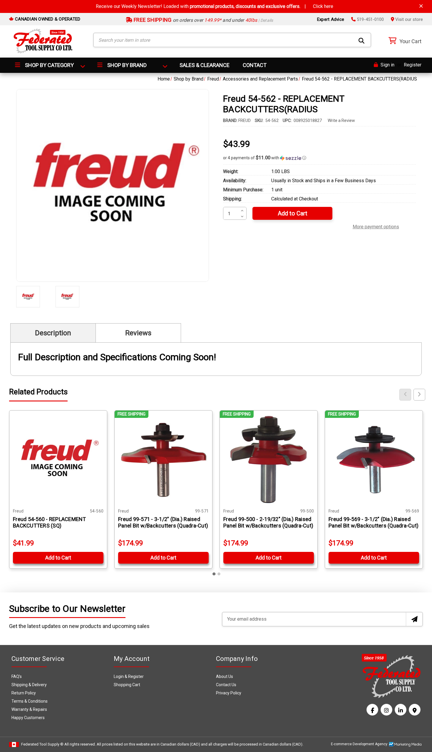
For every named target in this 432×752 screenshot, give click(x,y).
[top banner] (421, 6)
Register (412, 65)
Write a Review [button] (341, 120)
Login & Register (129, 676)
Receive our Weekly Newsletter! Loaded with (214, 6)
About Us (224, 676)
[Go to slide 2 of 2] (218, 573)
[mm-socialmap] (415, 710)
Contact (255, 65)
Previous (405, 395)
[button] (319, 158)
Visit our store (408, 19)
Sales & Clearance (205, 65)
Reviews (138, 333)
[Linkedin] (400, 710)
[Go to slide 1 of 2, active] (214, 573)
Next (419, 395)
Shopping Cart (127, 684)
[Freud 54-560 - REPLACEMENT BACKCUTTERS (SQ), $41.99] (58, 459)
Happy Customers (28, 717)
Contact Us (226, 684)
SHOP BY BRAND (126, 65)
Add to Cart (58, 558)
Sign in (386, 65)
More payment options (376, 226)
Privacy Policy (228, 693)
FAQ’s (16, 676)
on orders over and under (203, 20)
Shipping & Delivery (29, 684)
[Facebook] (372, 710)
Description (53, 333)
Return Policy (23, 693)
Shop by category (49, 65)
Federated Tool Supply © (42, 744)
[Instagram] (386, 710)
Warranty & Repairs (29, 709)
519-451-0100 (370, 19)
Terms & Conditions (29, 701)
